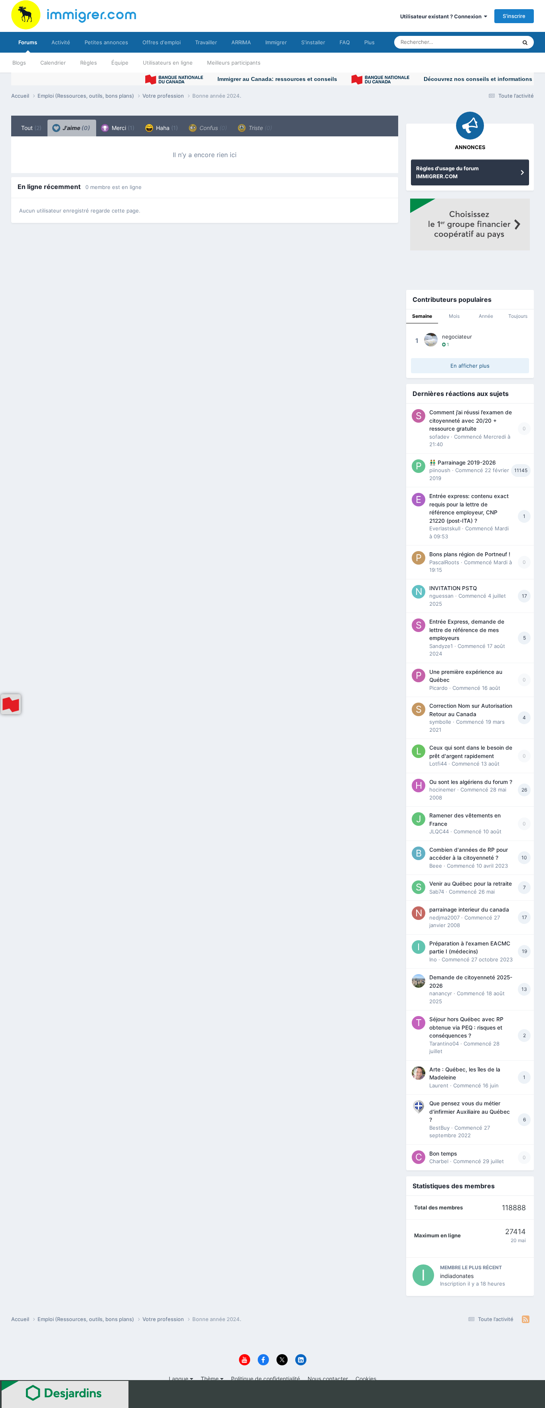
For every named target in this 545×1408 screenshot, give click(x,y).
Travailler (206, 42)
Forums (27, 42)
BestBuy (439, 1127)
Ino (433, 959)
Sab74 (436, 891)
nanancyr (440, 993)
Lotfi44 (438, 763)
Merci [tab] (122, 127)
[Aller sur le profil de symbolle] (418, 709)
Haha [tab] (166, 127)
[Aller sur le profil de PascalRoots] (418, 558)
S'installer (313, 42)
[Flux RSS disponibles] (525, 1319)
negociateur (457, 336)
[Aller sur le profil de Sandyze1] (418, 625)
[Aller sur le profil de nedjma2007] (418, 913)
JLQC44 (439, 831)
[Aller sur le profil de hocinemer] (418, 785)
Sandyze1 (441, 646)
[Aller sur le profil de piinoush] (418, 466)
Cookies (365, 1378)
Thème (210, 1378)
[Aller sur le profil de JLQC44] (418, 819)
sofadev (439, 436)
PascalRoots (444, 562)
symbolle (440, 722)
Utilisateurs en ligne (168, 62)
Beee (435, 866)
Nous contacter (328, 1378)
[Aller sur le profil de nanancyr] (418, 981)
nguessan (441, 596)
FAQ (345, 42)
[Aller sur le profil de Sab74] (418, 887)
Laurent (438, 1085)
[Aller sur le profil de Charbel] (418, 1157)
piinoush (439, 470)
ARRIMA (241, 42)
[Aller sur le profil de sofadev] (418, 416)
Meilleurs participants (234, 62)
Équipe (119, 62)
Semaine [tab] (422, 316)
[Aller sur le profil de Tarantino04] (418, 1023)
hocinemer (442, 789)
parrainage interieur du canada (469, 909)
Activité (60, 42)
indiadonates (457, 1275)
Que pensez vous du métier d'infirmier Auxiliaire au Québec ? (469, 1111)
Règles (88, 62)
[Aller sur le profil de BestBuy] (418, 1107)
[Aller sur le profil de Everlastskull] (418, 499)
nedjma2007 (444, 917)
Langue (179, 1378)
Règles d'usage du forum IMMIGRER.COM (447, 172)
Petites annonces (106, 42)
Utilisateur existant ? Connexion (442, 16)
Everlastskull (444, 528)
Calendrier (53, 62)
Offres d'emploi (161, 42)
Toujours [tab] (517, 316)
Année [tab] (486, 316)
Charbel (438, 1161)
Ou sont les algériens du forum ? (470, 782)
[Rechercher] (525, 42)
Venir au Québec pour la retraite (470, 883)
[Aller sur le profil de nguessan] (418, 592)
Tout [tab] (31, 127)
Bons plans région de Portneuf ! (469, 554)
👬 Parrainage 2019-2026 (462, 462)
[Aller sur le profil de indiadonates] (423, 1275)
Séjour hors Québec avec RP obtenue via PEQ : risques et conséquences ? (466, 1027)
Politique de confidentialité (265, 1378)
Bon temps (443, 1153)
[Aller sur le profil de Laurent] (418, 1073)
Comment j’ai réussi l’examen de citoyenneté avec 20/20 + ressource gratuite (470, 420)
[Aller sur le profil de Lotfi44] (418, 751)
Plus (369, 42)
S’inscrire (514, 16)
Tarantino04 (444, 1043)
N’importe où (492, 42)
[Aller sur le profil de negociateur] (431, 340)
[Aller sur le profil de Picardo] (418, 675)
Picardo (438, 688)
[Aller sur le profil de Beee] (418, 853)
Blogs (19, 62)
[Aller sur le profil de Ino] (418, 947)
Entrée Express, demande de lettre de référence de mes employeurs (466, 629)
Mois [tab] (454, 316)
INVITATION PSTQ (453, 588)
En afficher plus (470, 365)
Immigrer (276, 42)
